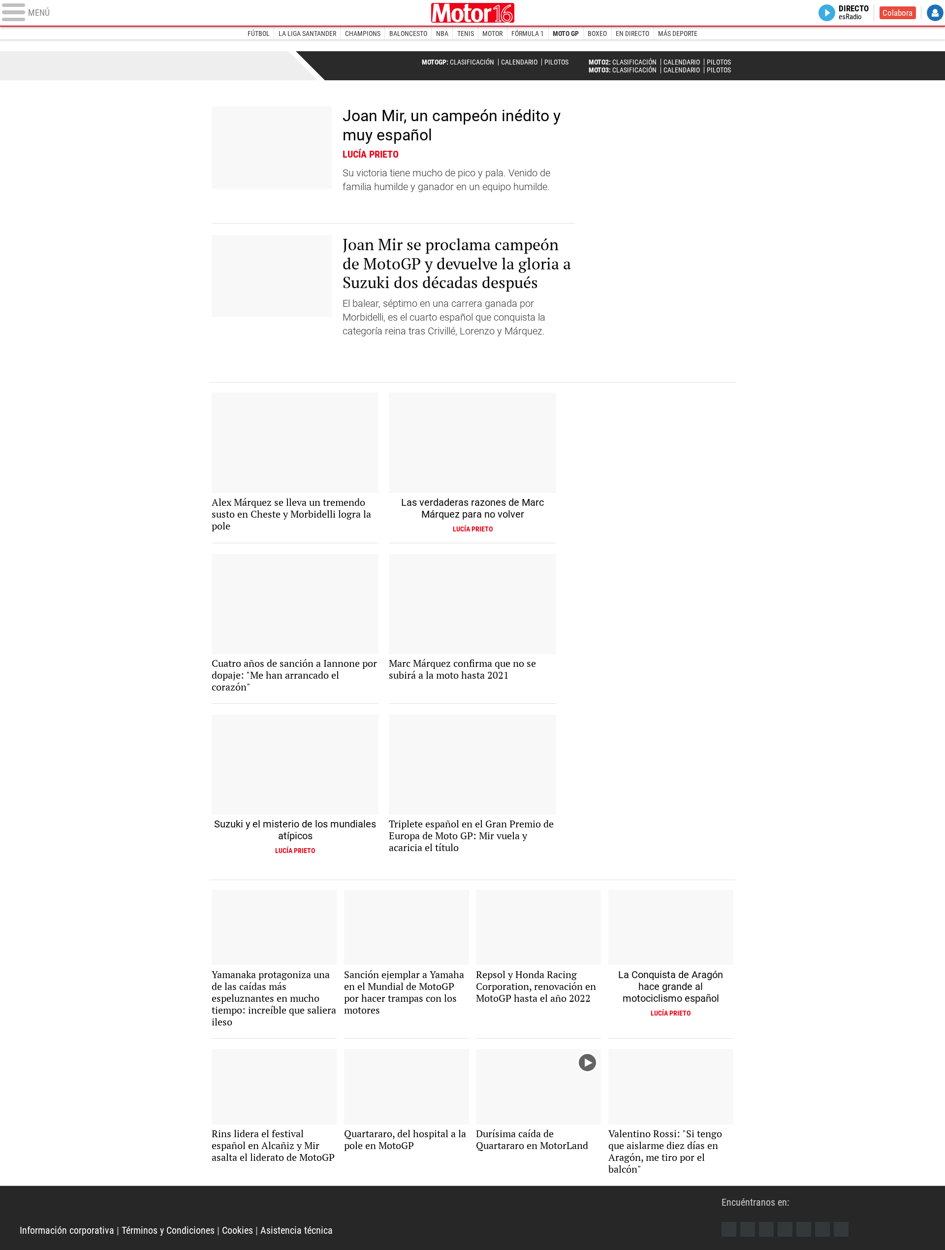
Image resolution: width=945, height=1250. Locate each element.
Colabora (897, 13)
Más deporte (677, 33)
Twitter (747, 1229)
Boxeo (597, 33)
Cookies (237, 1230)
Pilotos (556, 62)
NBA (442, 33)
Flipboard (803, 1229)
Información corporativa (67, 1230)
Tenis (465, 33)
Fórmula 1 (527, 33)
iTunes (841, 1229)
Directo (854, 12)
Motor (492, 33)
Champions (362, 33)
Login (935, 12)
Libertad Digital (472, 13)
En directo (632, 33)
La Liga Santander (307, 33)
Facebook (729, 1229)
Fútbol (259, 33)
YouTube (785, 1229)
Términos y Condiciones (168, 1230)
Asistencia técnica (296, 1230)
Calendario (519, 62)
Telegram (822, 1229)
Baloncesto (408, 33)
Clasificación (472, 62)
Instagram (766, 1229)
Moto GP (566, 33)
